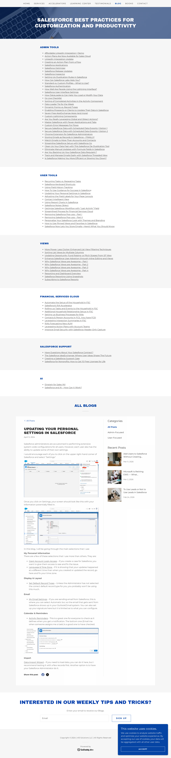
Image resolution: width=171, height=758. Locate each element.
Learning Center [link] (80, 3)
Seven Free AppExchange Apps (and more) (66, 113)
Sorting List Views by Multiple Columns (64, 252)
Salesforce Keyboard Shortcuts (60, 184)
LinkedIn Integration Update (59, 59)
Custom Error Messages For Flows (61, 125)
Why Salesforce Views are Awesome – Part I (66, 261)
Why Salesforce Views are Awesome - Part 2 (66, 264)
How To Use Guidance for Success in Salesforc (67, 190)
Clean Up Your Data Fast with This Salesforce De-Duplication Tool (77, 146)
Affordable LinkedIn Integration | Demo (64, 53)
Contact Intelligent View (57, 199)
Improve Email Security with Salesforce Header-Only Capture (75, 329)
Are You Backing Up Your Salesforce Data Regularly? (71, 152)
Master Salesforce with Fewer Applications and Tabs (70, 122)
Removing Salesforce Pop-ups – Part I (63, 214)
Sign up (121, 718)
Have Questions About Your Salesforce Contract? (69, 352)
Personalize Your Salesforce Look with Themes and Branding (75, 220)
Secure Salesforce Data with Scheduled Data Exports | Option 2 (76, 131)
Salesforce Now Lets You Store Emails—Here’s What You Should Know (80, 226)
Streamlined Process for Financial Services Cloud (69, 211)
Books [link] (129, 3)
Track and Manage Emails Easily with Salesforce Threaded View (76, 155)
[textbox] (74, 718)
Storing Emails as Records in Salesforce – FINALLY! (69, 137)
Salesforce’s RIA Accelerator (58, 305)
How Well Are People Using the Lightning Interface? (71, 89)
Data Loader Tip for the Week (59, 104)
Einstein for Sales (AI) (55, 384)
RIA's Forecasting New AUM (58, 323)
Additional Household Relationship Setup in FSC (69, 311)
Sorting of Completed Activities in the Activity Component (74, 101)
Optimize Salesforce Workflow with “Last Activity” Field (72, 208)
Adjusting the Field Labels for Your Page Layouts (69, 196)
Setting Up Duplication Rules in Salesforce (66, 77)
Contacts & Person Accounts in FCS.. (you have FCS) (70, 317)
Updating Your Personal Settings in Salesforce (68, 193)
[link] (29, 420)
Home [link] (26, 3)
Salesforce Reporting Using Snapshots (64, 276)
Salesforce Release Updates (58, 71)
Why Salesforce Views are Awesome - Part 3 (66, 267)
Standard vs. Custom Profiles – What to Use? (67, 83)
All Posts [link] (112, 427)
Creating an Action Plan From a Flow (63, 62)
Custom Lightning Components (61, 116)
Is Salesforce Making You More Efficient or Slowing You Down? (76, 158)
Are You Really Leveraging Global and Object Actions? (71, 119)
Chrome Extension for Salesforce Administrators (69, 134)
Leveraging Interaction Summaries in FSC (65, 320)
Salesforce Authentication (58, 86)
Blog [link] (118, 3)
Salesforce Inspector (55, 74)
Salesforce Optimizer (55, 68)
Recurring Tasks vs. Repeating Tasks (63, 181)
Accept (143, 749)
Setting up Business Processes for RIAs (64, 314)
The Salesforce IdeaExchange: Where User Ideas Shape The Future (78, 355)
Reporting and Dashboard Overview (63, 273)
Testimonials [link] (103, 3)
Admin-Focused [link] (116, 432)
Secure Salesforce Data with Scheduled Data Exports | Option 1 (76, 128)
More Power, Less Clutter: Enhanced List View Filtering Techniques (78, 249)
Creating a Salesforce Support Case (62, 358)
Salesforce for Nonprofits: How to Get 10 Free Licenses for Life (75, 361)
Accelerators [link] (57, 3)
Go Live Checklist (53, 98)
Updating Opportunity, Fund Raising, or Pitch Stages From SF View (78, 255)
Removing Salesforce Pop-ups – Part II (64, 217)
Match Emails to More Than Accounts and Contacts (70, 140)
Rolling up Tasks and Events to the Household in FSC (71, 308)
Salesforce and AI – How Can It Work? (63, 387)
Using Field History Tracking (59, 187)
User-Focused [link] (115, 438)
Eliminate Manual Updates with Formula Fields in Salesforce (75, 149)
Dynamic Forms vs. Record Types (61, 107)
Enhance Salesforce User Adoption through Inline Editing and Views (79, 258)
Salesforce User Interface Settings (61, 92)
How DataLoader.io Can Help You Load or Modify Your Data (74, 95)
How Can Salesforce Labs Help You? (62, 80)
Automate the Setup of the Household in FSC (67, 302)
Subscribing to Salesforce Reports (61, 279)
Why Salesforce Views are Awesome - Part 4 (66, 270)
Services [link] (39, 3)
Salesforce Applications (56, 65)
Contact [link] (142, 3)
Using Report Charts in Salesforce (61, 202)
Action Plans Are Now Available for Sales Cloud (68, 56)
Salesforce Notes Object (57, 205)
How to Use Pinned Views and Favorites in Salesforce (71, 223)
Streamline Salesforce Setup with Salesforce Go (68, 143)
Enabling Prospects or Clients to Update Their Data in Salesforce (77, 110)
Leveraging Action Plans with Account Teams (67, 326)
